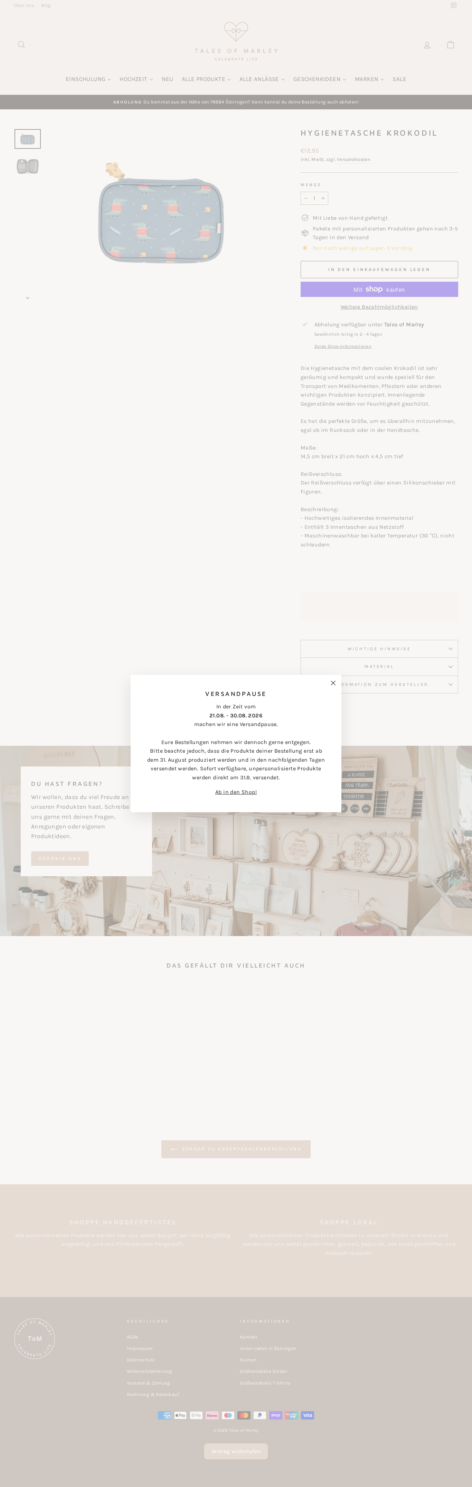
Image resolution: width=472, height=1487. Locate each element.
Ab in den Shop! (236, 792)
